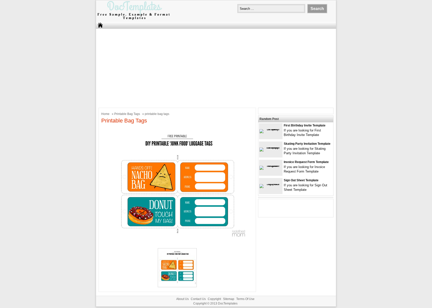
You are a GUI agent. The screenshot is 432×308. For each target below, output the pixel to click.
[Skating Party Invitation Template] (271, 147)
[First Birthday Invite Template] (271, 129)
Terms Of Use (245, 299)
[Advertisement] (216, 68)
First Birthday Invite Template (305, 125)
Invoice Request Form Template (306, 162)
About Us (182, 299)
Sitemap (228, 299)
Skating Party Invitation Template (307, 143)
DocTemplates (228, 303)
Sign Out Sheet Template (301, 180)
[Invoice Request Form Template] (271, 166)
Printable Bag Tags (127, 114)
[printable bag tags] (177, 242)
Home (105, 114)
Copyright (214, 299)
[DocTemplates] (133, 19)
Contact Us (198, 299)
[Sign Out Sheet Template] (271, 184)
